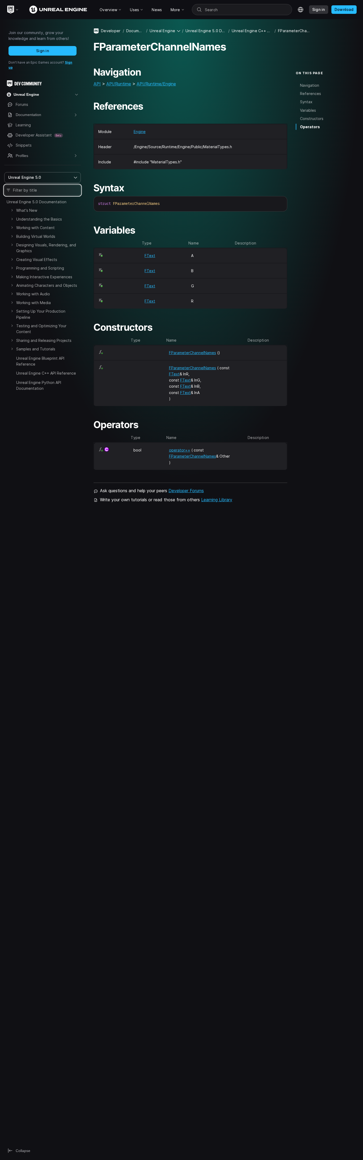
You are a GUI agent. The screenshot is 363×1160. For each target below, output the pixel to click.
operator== (179, 450)
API (97, 83)
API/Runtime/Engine (156, 83)
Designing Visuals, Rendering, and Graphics (46, 248)
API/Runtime (118, 83)
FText (150, 255)
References (310, 93)
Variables (308, 110)
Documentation (135, 30)
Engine (140, 131)
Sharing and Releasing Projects (43, 340)
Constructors (311, 118)
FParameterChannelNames (192, 352)
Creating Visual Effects (36, 259)
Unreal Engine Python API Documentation (38, 385)
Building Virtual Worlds (35, 236)
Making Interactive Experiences (44, 277)
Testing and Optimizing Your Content (41, 329)
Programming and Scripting (40, 268)
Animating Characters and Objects (46, 285)
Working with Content (35, 227)
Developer (111, 30)
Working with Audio (33, 294)
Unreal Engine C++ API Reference (46, 373)
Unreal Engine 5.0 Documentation (36, 202)
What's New (26, 210)
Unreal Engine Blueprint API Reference (40, 361)
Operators (310, 126)
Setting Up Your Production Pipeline (40, 314)
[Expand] (12, 210)
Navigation (309, 85)
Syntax (306, 102)
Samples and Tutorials (35, 349)
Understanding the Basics (39, 219)
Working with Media (33, 302)
